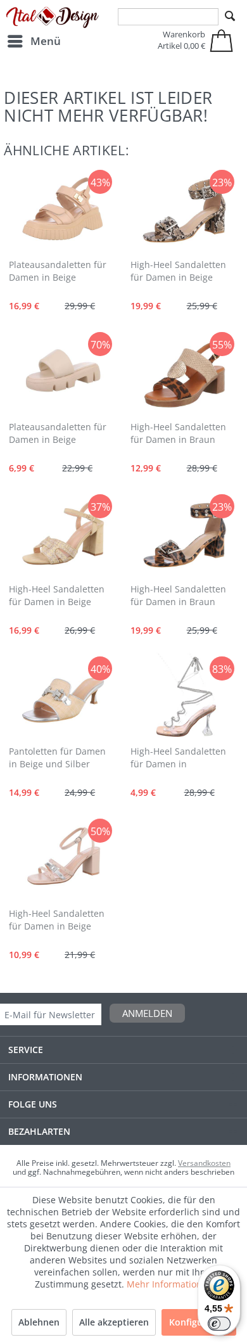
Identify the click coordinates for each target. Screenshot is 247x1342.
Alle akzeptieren (114, 1322)
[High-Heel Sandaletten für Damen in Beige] (63, 534)
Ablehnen (39, 1322)
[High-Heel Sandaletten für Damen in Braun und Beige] (185, 372)
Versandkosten (204, 1163)
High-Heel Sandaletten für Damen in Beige (56, 595)
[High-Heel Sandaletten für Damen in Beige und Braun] (185, 210)
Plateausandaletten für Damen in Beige (57, 271)
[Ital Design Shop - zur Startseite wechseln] (52, 17)
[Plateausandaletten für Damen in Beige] (63, 210)
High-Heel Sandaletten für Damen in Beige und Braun (178, 272)
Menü (45, 41)
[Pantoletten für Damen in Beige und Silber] (63, 697)
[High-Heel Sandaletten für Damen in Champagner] (185, 697)
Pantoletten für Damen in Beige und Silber (57, 757)
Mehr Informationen (170, 1284)
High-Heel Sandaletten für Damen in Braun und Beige (178, 434)
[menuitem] (33, 41)
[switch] (219, 1324)
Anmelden (147, 1013)
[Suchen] (230, 16)
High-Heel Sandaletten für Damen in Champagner (178, 758)
